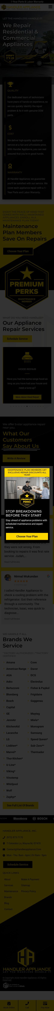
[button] (47, 479)
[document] (27, 505)
